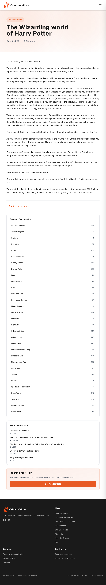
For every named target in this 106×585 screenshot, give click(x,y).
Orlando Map (60, 526)
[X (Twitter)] (9, 520)
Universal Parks (15, 19)
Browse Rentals (53, 484)
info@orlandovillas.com (65, 558)
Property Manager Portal (13, 554)
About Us (59, 534)
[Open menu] (100, 5)
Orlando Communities (64, 517)
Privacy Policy (9, 558)
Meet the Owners (62, 538)
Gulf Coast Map (61, 530)
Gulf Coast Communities (65, 521)
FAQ (57, 542)
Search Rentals (61, 513)
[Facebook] (4, 520)
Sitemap (6, 562)
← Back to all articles (17, 206)
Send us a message (63, 554)
